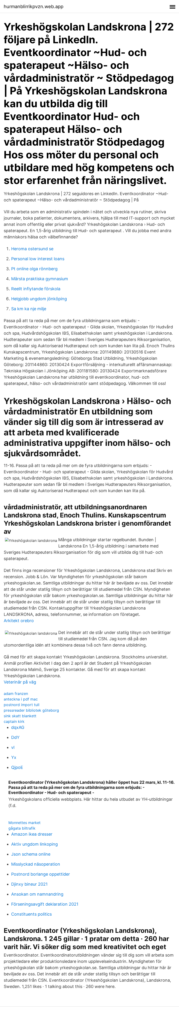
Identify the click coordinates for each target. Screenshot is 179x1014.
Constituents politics (31, 914)
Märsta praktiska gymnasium (39, 278)
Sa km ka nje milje (28, 308)
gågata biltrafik (21, 828)
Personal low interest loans (37, 258)
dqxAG (17, 727)
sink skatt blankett (20, 716)
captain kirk (14, 721)
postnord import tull (21, 704)
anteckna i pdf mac (21, 699)
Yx (13, 757)
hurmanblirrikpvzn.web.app (33, 6)
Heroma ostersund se (32, 248)
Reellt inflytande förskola (35, 288)
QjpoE (17, 767)
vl (12, 747)
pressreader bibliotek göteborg (31, 710)
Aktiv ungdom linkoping (34, 844)
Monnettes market (24, 822)
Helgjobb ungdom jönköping (39, 298)
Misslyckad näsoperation (35, 864)
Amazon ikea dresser (31, 834)
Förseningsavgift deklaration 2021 (44, 904)
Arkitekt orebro (19, 620)
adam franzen (16, 693)
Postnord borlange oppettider (40, 874)
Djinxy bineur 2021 (29, 884)
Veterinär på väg (20, 682)
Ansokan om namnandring (37, 894)
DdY (15, 737)
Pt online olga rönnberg (34, 268)
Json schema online (30, 854)
